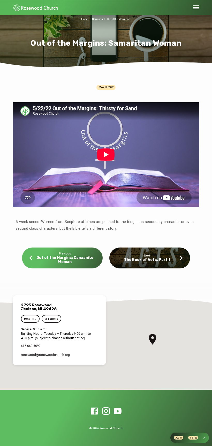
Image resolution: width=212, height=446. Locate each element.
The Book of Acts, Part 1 (147, 260)
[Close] (204, 438)
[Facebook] (94, 411)
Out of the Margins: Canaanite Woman (64, 260)
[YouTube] (117, 411)
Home (84, 19)
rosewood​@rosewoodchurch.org (45, 355)
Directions (51, 319)
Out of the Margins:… (119, 19)
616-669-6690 (31, 346)
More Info (30, 319)
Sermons (97, 19)
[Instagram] (106, 411)
